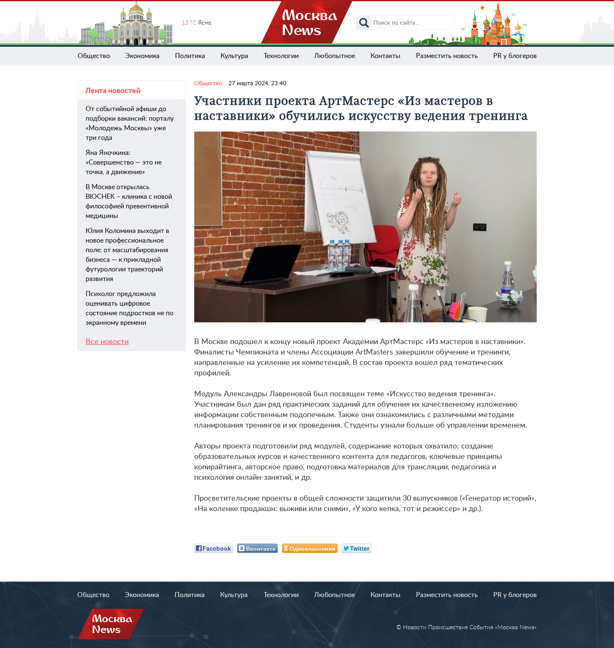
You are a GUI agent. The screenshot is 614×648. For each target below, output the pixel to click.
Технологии (281, 56)
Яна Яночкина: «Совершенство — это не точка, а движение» (124, 162)
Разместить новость (447, 56)
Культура (234, 56)
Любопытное (334, 56)
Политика (190, 56)
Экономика (142, 56)
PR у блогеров (515, 56)
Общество (94, 56)
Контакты (385, 56)
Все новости (107, 342)
